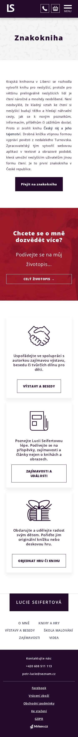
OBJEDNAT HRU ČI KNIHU (39, 561)
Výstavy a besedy (39, 386)
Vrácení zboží (39, 696)
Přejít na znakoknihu (39, 184)
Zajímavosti (29, 638)
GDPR (39, 719)
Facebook (39, 688)
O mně (23, 623)
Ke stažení (39, 711)
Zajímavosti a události (39, 473)
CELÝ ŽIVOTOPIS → (39, 279)
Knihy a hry (49, 623)
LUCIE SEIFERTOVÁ (39, 602)
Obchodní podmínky (39, 703)
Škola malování (58, 630)
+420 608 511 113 (39, 666)
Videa (54, 638)
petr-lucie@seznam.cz (39, 674)
